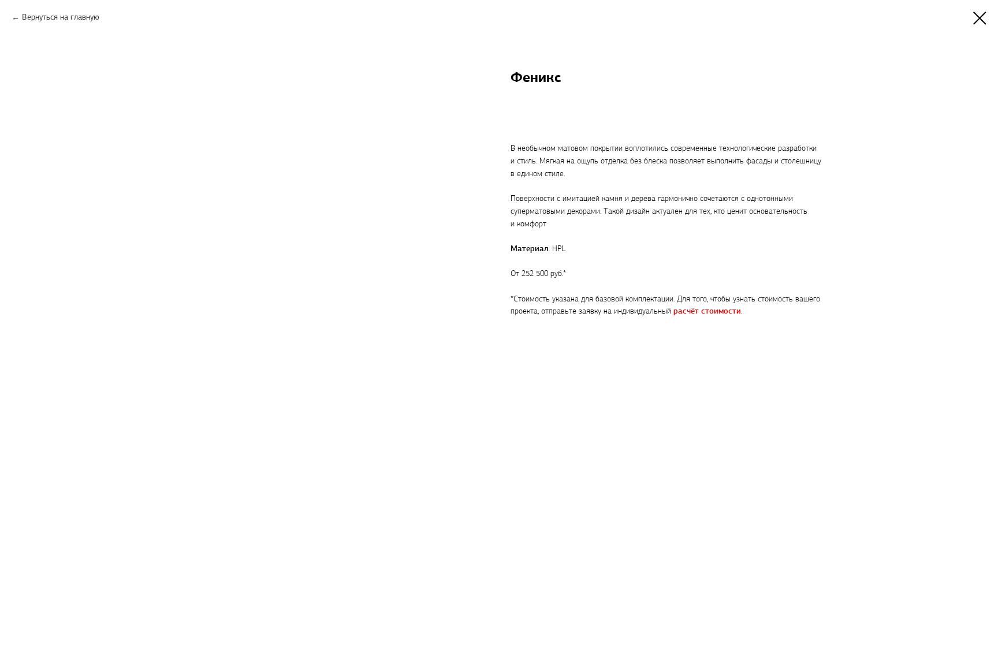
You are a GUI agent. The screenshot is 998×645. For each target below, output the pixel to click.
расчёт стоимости (707, 311)
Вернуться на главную (60, 17)
